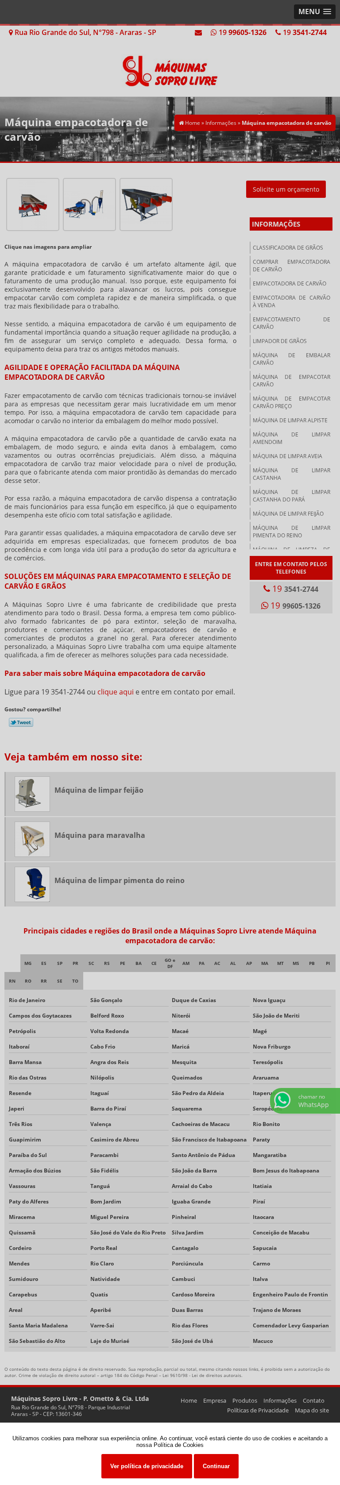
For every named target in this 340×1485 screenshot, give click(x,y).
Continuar (216, 1466)
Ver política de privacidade (146, 1466)
